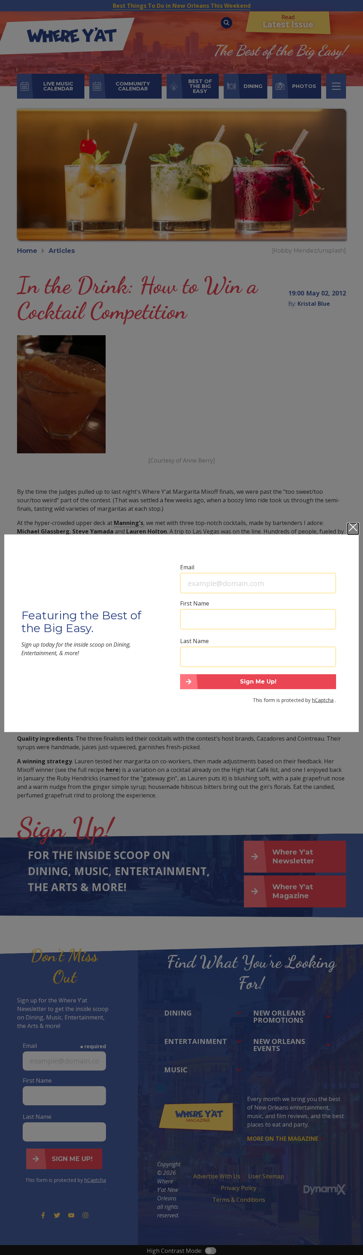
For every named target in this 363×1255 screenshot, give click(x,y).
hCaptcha (323, 699)
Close (353, 529)
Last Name (194, 641)
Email (187, 567)
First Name (194, 603)
